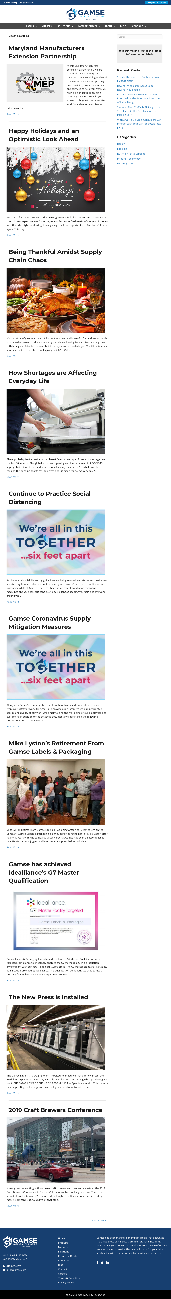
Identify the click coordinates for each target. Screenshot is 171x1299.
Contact (137, 26)
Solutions (64, 26)
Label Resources (87, 26)
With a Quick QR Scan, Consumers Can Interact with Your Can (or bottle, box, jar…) (139, 123)
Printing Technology (129, 158)
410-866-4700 (13, 1266)
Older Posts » (98, 1220)
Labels (30, 26)
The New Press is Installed (48, 997)
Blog (123, 26)
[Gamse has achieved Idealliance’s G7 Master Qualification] (56, 920)
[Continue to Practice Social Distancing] (56, 542)
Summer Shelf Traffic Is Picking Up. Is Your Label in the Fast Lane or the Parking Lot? (138, 111)
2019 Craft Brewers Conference (55, 1110)
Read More (13, 114)
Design (121, 143)
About (108, 26)
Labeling (122, 148)
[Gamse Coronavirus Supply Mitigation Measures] (56, 666)
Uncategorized (125, 163)
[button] (36, 26)
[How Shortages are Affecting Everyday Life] (56, 421)
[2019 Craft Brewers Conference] (56, 1150)
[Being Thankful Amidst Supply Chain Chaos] (56, 300)
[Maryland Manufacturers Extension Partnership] (35, 82)
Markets (47, 26)
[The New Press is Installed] (56, 1037)
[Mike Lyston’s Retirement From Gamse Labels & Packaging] (56, 791)
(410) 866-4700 (26, 2)
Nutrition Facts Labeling (131, 153)
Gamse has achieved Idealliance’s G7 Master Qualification (44, 872)
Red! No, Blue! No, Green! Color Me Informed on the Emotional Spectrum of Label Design (138, 98)
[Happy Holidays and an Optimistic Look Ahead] (56, 179)
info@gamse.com (16, 1269)
